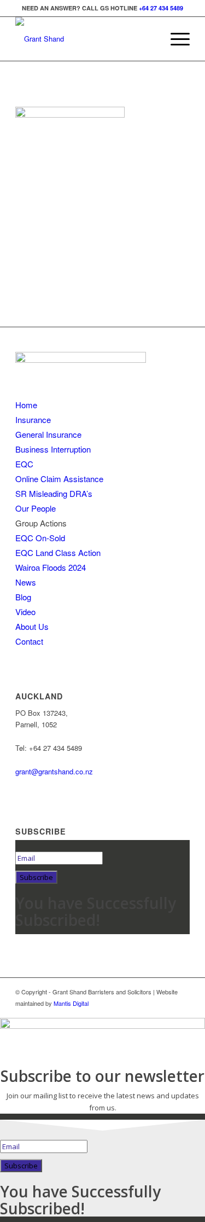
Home (26, 404)
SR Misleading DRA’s (53, 493)
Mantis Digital (71, 1003)
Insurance (33, 419)
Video (25, 611)
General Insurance (48, 434)
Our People (35, 508)
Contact (29, 641)
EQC (24, 464)
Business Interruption (53, 449)
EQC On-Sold (40, 537)
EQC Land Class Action (58, 552)
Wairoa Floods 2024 (50, 567)
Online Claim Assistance (59, 478)
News (25, 582)
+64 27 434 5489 (161, 8)
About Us (32, 626)
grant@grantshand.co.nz (54, 771)
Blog (23, 597)
